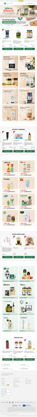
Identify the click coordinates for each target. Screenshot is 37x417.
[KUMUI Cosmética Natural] (10, 324)
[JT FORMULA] (27, 324)
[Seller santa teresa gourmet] (27, 274)
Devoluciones (28, 415)
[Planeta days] (27, 168)
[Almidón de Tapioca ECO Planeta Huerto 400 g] (10, 113)
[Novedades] (10, 80)
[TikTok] (10, 398)
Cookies (18, 415)
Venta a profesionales (28, 380)
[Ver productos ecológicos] (34, 348)
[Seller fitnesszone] (10, 291)
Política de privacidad (13, 415)
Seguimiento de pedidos (16, 381)
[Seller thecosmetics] (10, 307)
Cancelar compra (33, 415)
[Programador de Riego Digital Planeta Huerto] (27, 63)
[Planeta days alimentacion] (27, 201)
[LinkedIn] (6, 398)
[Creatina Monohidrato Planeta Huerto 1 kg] (10, 97)
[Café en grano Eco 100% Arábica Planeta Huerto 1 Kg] (27, 97)
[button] (3, 4)
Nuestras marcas (3, 381)
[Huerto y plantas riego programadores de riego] (10, 274)
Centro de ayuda (15, 380)
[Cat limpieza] (10, 201)
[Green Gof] (27, 307)
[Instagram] (4, 398)
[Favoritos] (12, 30)
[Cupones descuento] (18, 21)
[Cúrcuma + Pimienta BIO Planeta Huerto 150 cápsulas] (27, 113)
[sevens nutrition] (27, 291)
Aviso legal (8, 415)
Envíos (14, 383)
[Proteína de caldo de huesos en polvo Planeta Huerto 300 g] (10, 63)
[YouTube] (8, 398)
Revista (2, 380)
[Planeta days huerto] (10, 168)
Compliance (3, 383)
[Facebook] (2, 398)
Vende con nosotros (28, 381)
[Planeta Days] (18, 11)
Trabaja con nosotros (28, 383)
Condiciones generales (23, 415)
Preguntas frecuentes (16, 386)
